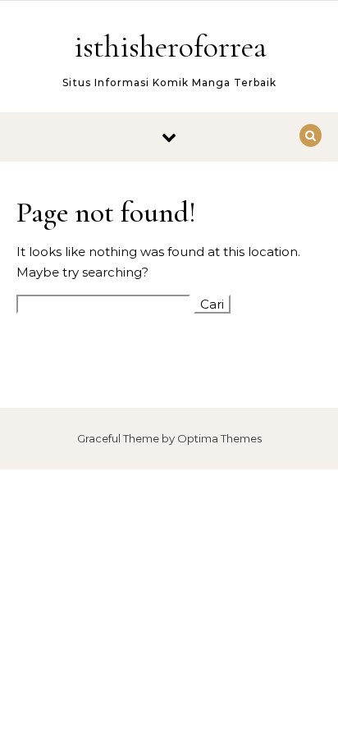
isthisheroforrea (170, 47)
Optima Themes (219, 438)
